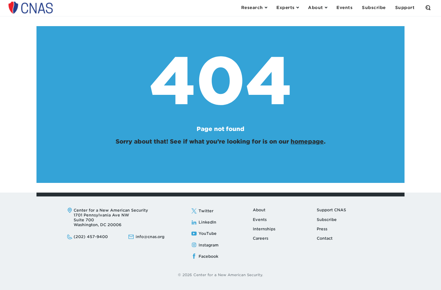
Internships (264, 228)
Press (322, 228)
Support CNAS (331, 209)
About (259, 209)
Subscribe (327, 219)
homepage (307, 141)
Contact (325, 238)
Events (260, 219)
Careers (260, 238)
